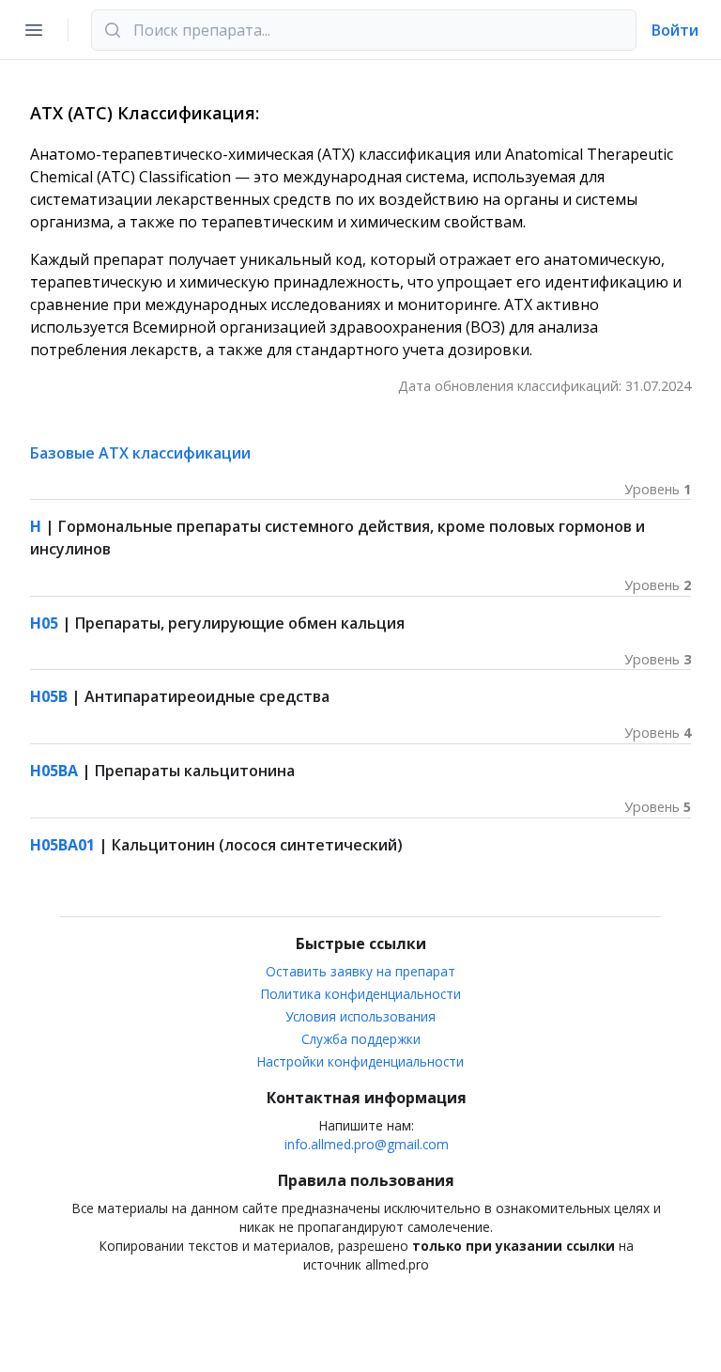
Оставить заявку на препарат (360, 971)
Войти (675, 30)
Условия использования (360, 1016)
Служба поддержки (361, 1039)
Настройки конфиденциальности (360, 1061)
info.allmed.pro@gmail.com (366, 1144)
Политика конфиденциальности (361, 994)
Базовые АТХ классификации (140, 453)
